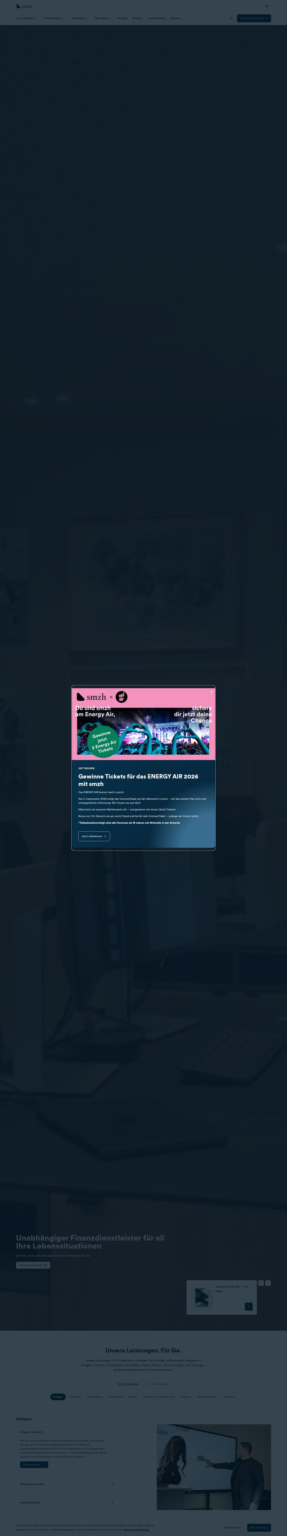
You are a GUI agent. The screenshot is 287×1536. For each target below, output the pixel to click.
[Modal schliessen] (211, 692)
